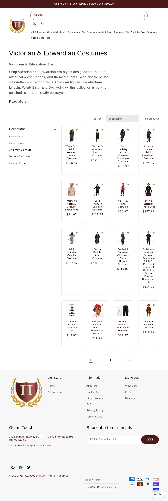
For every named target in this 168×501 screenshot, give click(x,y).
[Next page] (130, 360)
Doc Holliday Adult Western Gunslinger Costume (123, 154)
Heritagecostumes (31, 475)
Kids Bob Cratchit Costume (149, 324)
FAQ (89, 404)
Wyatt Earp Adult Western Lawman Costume (71, 152)
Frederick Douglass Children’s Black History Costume (123, 256)
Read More (18, 101)
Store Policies (94, 398)
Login (128, 392)
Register (130, 398)
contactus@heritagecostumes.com (30, 445)
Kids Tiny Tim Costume (123, 203)
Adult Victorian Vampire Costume (72, 254)
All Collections (56, 392)
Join (150, 439)
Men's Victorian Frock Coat (148, 203)
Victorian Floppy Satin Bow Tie (71, 326)
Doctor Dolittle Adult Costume (97, 254)
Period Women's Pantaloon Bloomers (123, 326)
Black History (16, 143)
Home (51, 385)
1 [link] (91, 360)
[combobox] (89, 15)
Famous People (18, 163)
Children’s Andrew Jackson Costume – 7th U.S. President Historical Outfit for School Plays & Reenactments (148, 265)
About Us (91, 385)
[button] (32, 129)
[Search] (143, 15)
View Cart (131, 385)
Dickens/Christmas (19, 156)
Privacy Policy (94, 410)
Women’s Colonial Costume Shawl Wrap (71, 205)
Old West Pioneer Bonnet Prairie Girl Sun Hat (97, 327)
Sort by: (98, 118)
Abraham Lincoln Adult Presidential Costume (148, 152)
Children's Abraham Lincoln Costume (97, 151)
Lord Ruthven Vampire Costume (97, 205)
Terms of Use (94, 416)
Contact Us (93, 392)
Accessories (16, 136)
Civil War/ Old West (20, 149)
